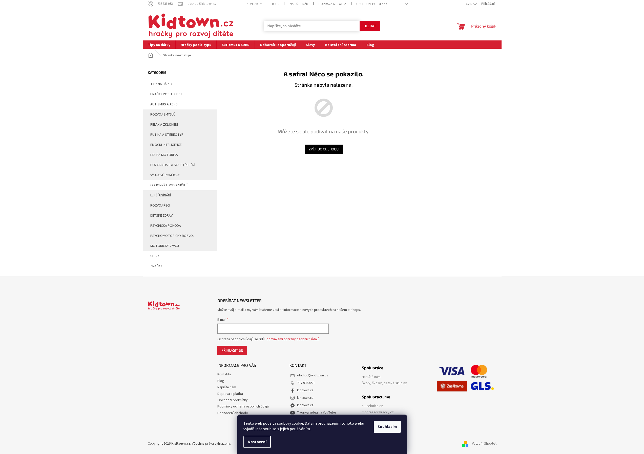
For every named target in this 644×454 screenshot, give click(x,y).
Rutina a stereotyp (166, 134)
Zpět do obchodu (324, 149)
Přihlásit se (232, 350)
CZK (469, 4)
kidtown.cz (305, 390)
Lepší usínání (160, 195)
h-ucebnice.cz (372, 406)
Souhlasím (387, 426)
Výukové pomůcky (165, 175)
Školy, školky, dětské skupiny (384, 383)
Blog (276, 4)
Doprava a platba (332, 4)
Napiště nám (371, 377)
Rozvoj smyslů (162, 114)
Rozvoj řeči (160, 205)
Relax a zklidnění (164, 124)
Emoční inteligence (166, 144)
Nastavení (257, 442)
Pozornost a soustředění (172, 165)
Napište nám (299, 4)
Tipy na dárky (161, 84)
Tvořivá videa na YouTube (316, 412)
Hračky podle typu (166, 94)
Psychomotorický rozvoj (172, 235)
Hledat (370, 26)
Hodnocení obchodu (232, 413)
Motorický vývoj (164, 245)
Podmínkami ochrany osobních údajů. (292, 339)
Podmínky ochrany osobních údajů (243, 406)
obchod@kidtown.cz (312, 375)
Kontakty (254, 4)
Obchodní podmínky (371, 4)
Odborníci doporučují (168, 185)
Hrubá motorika (164, 154)
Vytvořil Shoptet (484, 443)
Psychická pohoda (165, 225)
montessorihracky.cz (378, 412)
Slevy (154, 256)
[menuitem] (159, 44)
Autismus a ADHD (164, 104)
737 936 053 (306, 382)
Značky (156, 266)
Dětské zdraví (161, 215)
